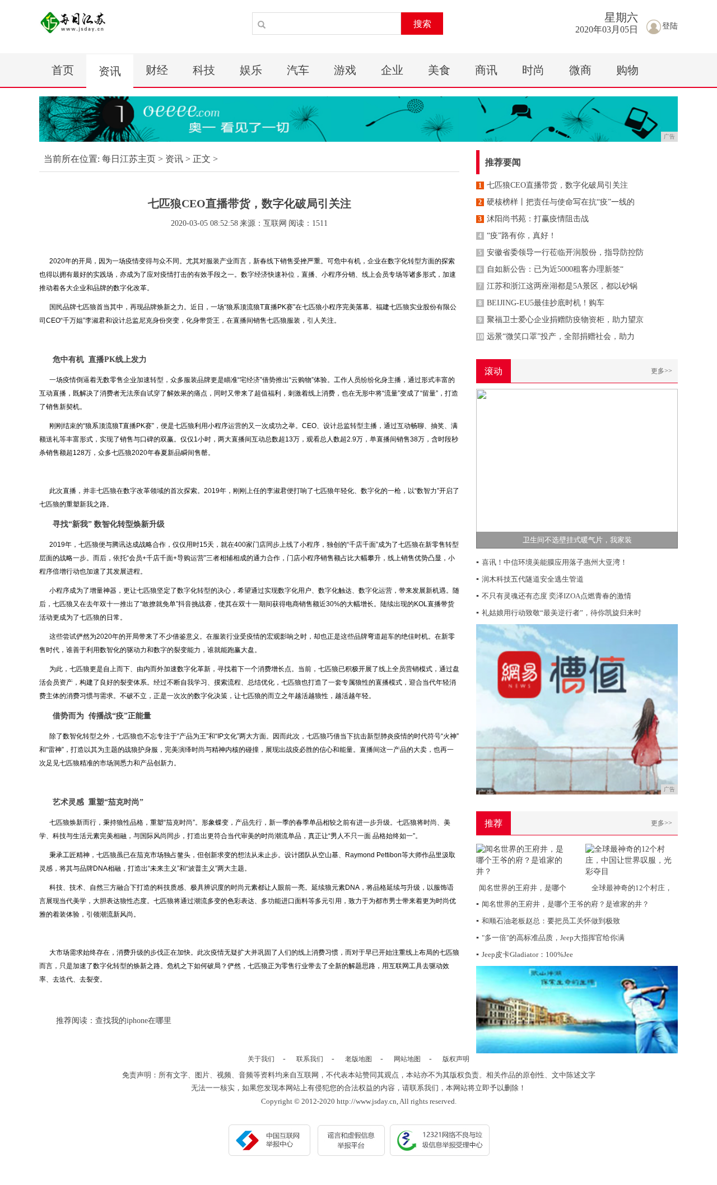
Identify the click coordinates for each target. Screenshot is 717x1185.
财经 (157, 70)
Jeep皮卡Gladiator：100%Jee (524, 954)
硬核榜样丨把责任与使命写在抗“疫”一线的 (556, 202)
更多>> (661, 371)
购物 (627, 70)
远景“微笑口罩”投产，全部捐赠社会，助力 (556, 336)
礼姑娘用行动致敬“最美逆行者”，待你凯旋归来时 (558, 612)
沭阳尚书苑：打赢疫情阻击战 (533, 219)
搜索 (422, 24)
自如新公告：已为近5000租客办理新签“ (550, 269)
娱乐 (251, 70)
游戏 (345, 70)
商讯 (486, 70)
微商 (580, 70)
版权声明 (456, 1059)
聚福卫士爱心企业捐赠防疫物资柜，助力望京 (561, 319)
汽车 (298, 70)
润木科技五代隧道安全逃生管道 (530, 579)
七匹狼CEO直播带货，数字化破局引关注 (553, 185)
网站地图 (407, 1059)
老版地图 (358, 1059)
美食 (439, 70)
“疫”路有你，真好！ (517, 235)
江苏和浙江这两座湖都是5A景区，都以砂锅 (557, 286)
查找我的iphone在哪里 (133, 1020)
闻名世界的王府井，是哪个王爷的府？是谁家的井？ (562, 904)
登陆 (670, 26)
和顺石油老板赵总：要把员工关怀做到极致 (548, 921)
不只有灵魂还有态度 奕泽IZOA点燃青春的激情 (553, 596)
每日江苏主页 (129, 159)
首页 (63, 70)
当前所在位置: (72, 159)
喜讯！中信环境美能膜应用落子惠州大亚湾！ (551, 562)
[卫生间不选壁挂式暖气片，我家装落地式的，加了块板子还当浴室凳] (577, 468)
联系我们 (309, 1059)
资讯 (110, 71)
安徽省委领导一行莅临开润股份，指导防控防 (561, 252)
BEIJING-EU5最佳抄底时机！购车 (541, 303)
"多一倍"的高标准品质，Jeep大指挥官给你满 (550, 937)
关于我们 (261, 1059)
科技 (204, 70)
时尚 (533, 70)
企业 (392, 70)
